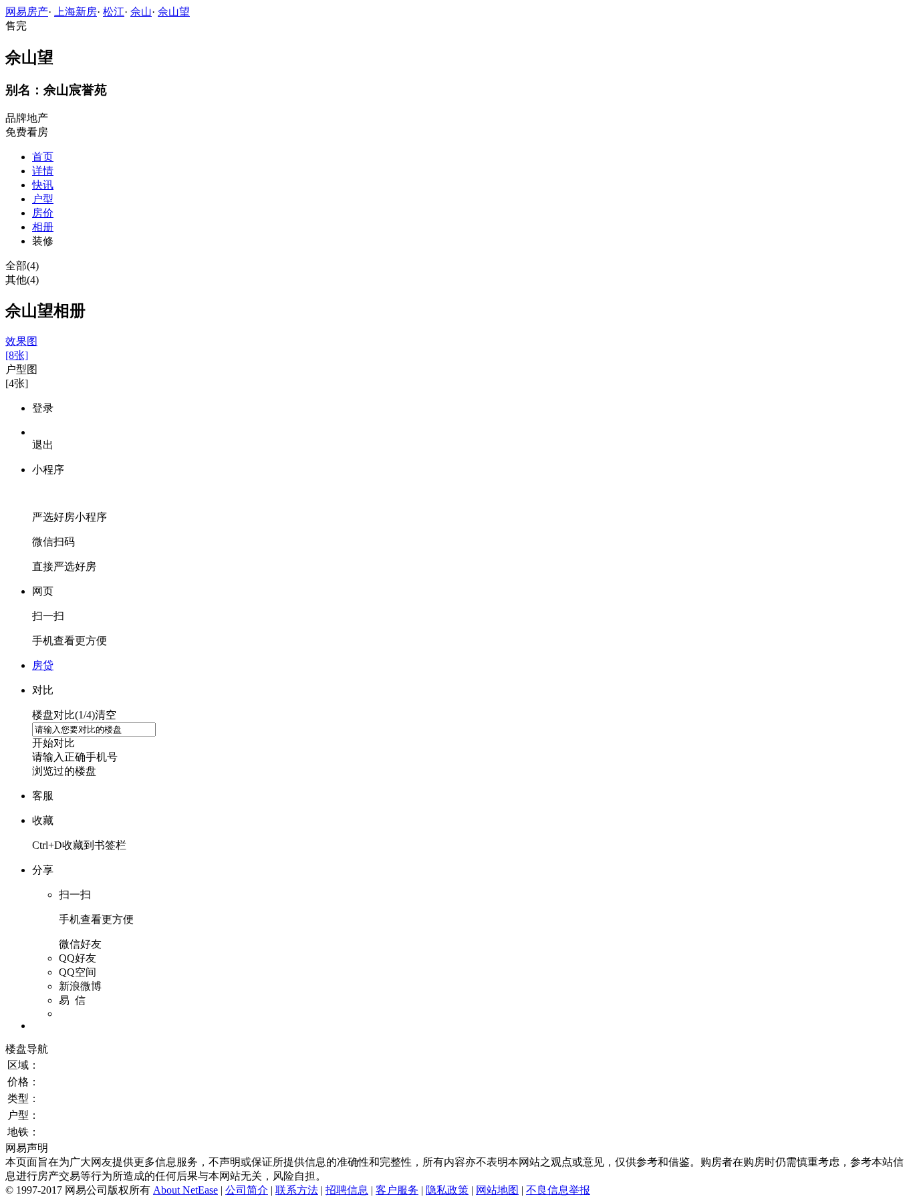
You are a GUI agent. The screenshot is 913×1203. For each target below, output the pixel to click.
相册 (42, 227)
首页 (42, 156)
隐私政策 (447, 1190)
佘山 (141, 11)
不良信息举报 (558, 1190)
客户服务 (397, 1190)
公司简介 (246, 1190)
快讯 (42, 184)
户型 (42, 199)
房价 (42, 213)
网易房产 (26, 11)
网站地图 (497, 1190)
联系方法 (296, 1190)
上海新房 (75, 11)
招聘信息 (346, 1190)
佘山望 (174, 11)
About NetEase (185, 1190)
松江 (113, 11)
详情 (42, 170)
